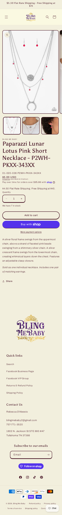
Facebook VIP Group (17, 378)
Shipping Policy (14, 393)
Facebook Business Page (20, 371)
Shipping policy (31, 508)
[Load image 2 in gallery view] (31, 125)
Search (10, 364)
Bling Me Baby (19, 503)
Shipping (6, 179)
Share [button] (9, 281)
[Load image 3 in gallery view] (50, 125)
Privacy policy (50, 503)
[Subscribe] (48, 455)
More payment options (31, 232)
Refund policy (35, 503)
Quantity (6, 192)
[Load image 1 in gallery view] (12, 125)
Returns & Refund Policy (19, 385)
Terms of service (14, 508)
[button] (6, 17)
